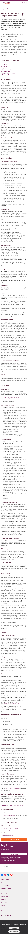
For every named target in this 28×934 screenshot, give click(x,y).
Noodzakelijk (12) (6, 924)
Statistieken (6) (16, 924)
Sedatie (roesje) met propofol (9, 399)
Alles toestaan (14, 928)
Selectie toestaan (14, 931)
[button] (12, 805)
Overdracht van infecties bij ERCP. (11, 703)
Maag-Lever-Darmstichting (9, 815)
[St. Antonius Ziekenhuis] (5, 3)
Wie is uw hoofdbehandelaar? (13, 788)
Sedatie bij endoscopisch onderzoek (11, 397)
